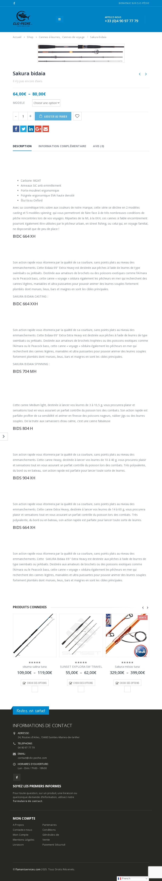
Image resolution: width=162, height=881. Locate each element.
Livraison (18, 844)
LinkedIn (31, 129)
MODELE (19, 102)
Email (45, 129)
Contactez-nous (22, 829)
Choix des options (36, 683)
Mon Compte (20, 834)
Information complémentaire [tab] (62, 146)
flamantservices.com (28, 869)
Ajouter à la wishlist (35, 689)
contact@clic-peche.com (32, 758)
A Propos (18, 825)
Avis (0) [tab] (98, 146)
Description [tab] (22, 146)
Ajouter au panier (55, 116)
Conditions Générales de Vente (50, 834)
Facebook (16, 129)
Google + (38, 129)
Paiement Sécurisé (53, 844)
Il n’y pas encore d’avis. (28, 81)
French (125, 878)
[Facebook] (14, 3)
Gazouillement (23, 129)
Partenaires (49, 825)
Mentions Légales (23, 839)
